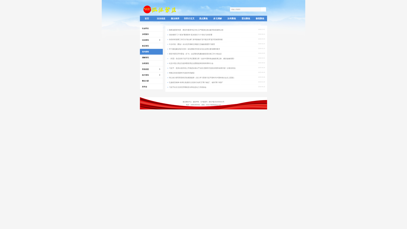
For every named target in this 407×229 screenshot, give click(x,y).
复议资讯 (145, 46)
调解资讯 (145, 57)
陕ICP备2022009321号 (216, 102)
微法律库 (175, 18)
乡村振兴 (145, 34)
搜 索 (263, 9)
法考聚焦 (231, 18)
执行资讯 (145, 75)
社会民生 (145, 28)
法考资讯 (145, 63)
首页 (147, 18)
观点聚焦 (203, 18)
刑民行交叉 (189, 18)
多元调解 (217, 18)
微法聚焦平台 (187, 102)
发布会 (144, 87)
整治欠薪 (145, 81)
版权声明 (196, 102)
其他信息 (145, 69)
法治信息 (161, 18)
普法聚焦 (246, 18)
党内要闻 (145, 52)
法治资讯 (145, 40)
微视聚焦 (260, 18)
